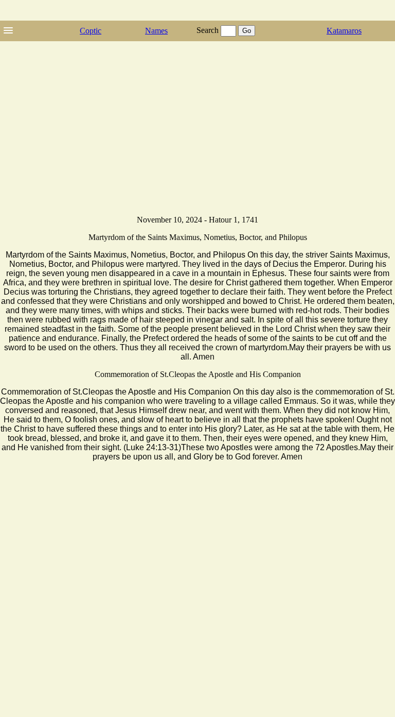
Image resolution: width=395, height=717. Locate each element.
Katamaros (344, 30)
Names (156, 30)
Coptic (90, 30)
